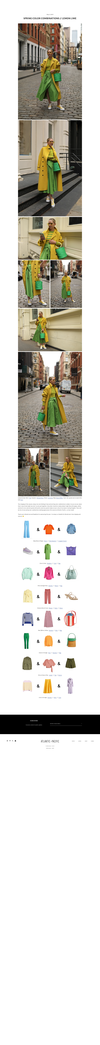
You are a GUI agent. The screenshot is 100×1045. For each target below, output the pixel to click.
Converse (50, 497)
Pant (49, 652)
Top (55, 675)
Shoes (61, 608)
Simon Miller (59, 497)
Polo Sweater (52, 541)
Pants (45, 541)
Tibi (30, 497)
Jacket (50, 675)
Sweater (50, 585)
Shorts (60, 675)
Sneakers (49, 563)
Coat (55, 563)
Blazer (56, 585)
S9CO (50, 748)
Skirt (56, 630)
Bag (59, 563)
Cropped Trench (62, 541)
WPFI (53, 748)
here (22, 499)
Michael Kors (40, 497)
